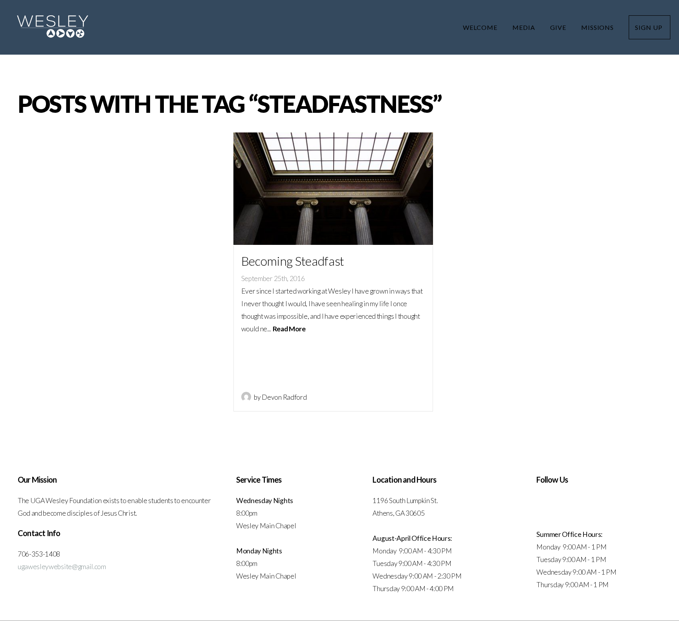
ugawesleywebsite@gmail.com (62, 566)
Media (524, 27)
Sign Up (649, 27)
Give (559, 27)
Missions (598, 27)
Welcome (481, 27)
